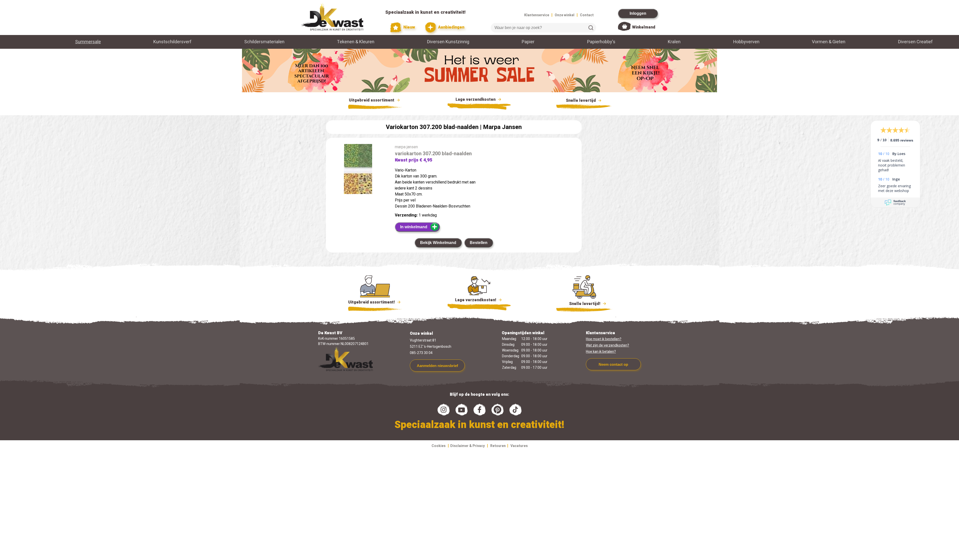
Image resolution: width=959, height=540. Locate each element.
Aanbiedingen (450, 27)
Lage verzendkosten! (476, 300)
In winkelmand (413, 227)
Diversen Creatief (915, 41)
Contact (587, 15)
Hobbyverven (746, 41)
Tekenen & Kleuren (355, 41)
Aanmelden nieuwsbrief (437, 366)
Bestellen (478, 242)
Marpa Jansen (502, 127)
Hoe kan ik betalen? (601, 351)
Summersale (88, 41)
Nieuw (408, 27)
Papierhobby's (601, 41)
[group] (358, 170)
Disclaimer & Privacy (467, 445)
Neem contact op (613, 364)
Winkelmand (643, 27)
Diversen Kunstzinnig (448, 41)
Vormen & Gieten (828, 41)
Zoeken (591, 27)
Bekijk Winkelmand (438, 242)
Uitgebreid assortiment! (372, 302)
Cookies (439, 445)
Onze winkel (564, 15)
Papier (528, 41)
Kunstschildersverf (172, 41)
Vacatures (519, 445)
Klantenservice (536, 15)
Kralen (674, 41)
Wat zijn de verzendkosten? (607, 345)
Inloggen (638, 13)
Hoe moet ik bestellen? (603, 339)
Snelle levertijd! (581, 304)
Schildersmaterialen (264, 41)
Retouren (498, 445)
